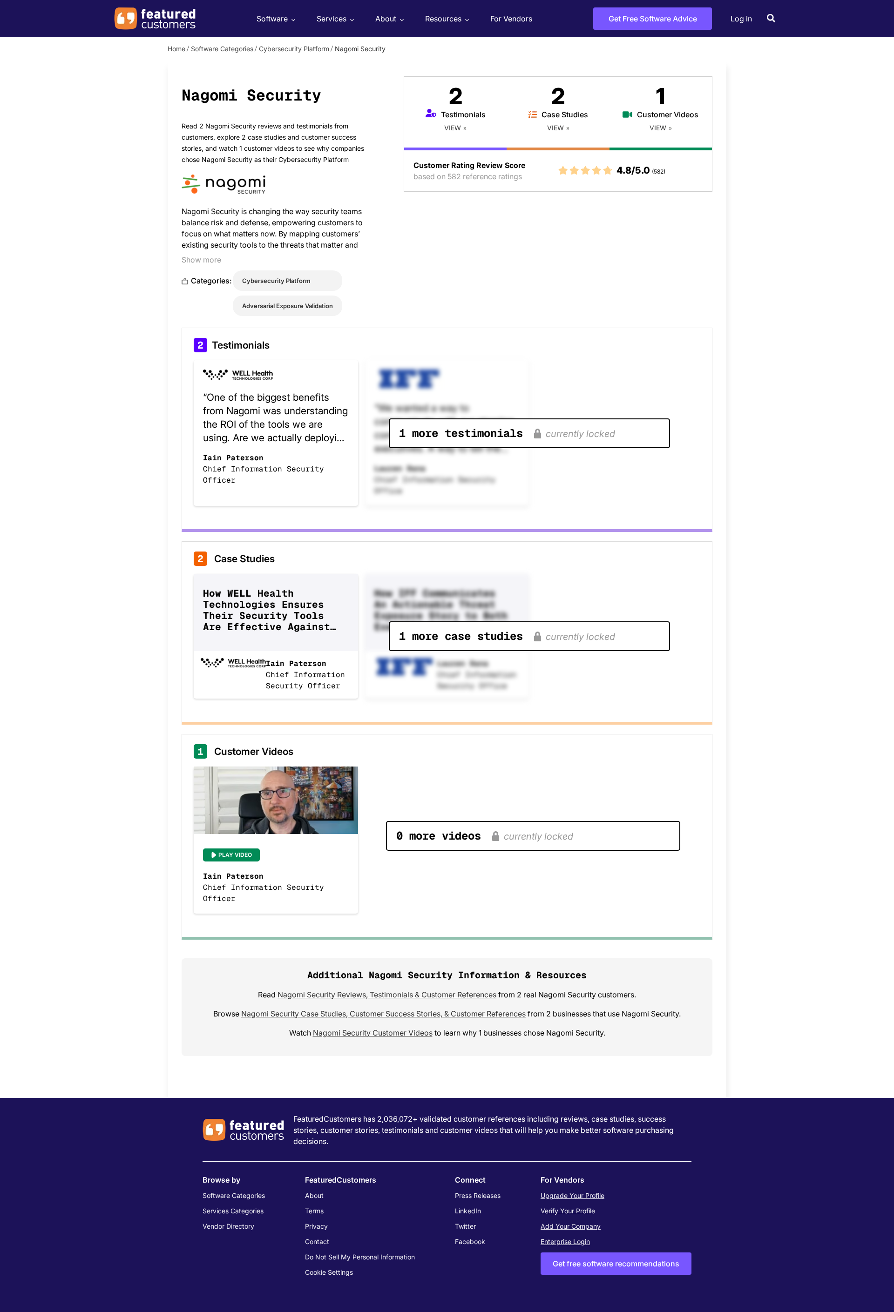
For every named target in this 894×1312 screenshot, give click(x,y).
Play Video (235, 854)
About (385, 18)
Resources (443, 18)
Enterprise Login (565, 1241)
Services (331, 18)
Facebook (470, 1241)
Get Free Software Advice (653, 18)
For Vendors (511, 18)
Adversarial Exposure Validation (287, 305)
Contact (317, 1241)
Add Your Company (571, 1226)
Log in (741, 18)
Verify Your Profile (568, 1211)
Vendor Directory (228, 1226)
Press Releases (478, 1195)
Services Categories (233, 1211)
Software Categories (222, 49)
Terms (314, 1211)
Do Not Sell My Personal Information (360, 1257)
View (452, 128)
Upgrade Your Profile (572, 1195)
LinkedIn (468, 1211)
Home (176, 49)
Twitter (465, 1226)
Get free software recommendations (616, 1263)
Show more (201, 259)
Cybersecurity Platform (294, 49)
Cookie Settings (329, 1272)
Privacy (316, 1226)
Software (272, 18)
